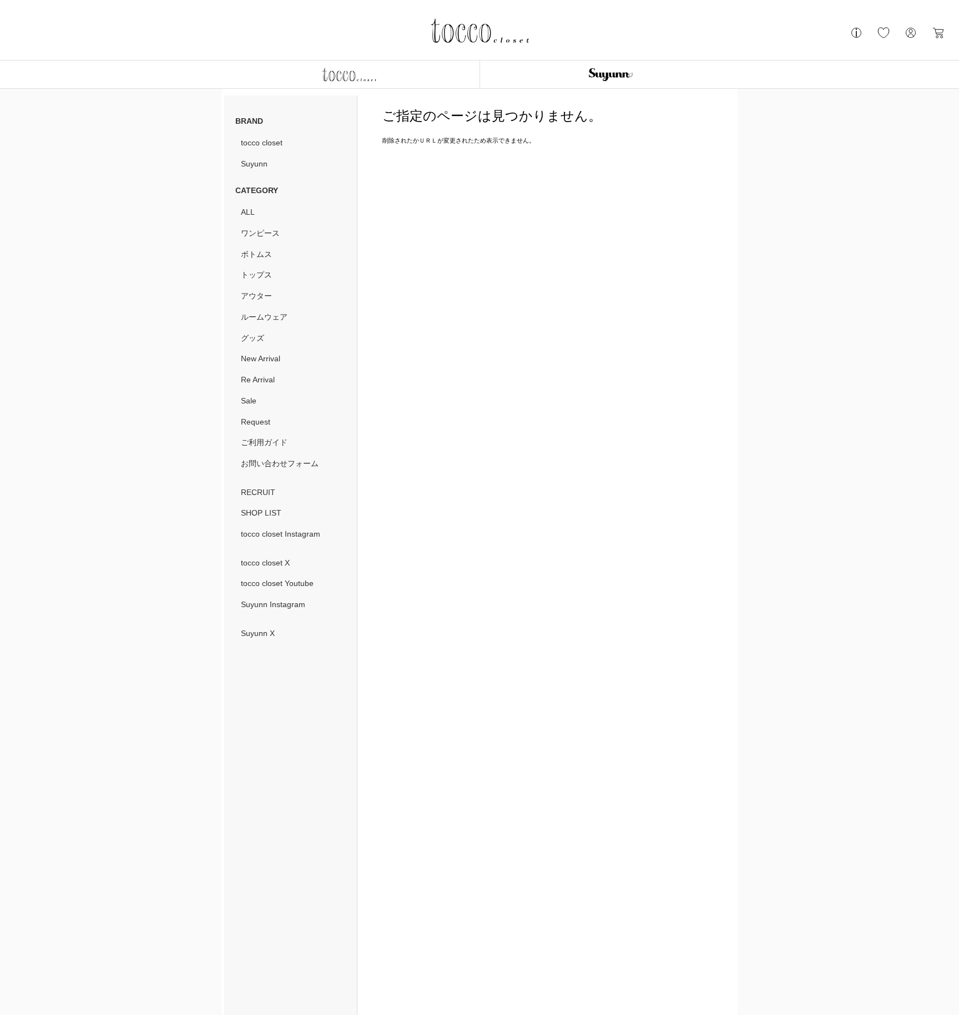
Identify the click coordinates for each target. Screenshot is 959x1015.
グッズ (252, 338)
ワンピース (260, 233)
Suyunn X (258, 633)
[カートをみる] (938, 37)
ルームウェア (264, 316)
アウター (256, 295)
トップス (256, 274)
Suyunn (254, 163)
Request (255, 421)
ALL (248, 212)
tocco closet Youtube (277, 583)
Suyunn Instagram (273, 604)
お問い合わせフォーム (280, 463)
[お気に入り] (883, 37)
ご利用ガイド (264, 442)
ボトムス (256, 254)
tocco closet (261, 142)
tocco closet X (265, 562)
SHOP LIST (261, 512)
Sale (248, 400)
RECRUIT (258, 492)
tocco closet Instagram (280, 533)
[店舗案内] (856, 37)
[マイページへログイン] (911, 37)
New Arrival (260, 358)
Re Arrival (258, 379)
